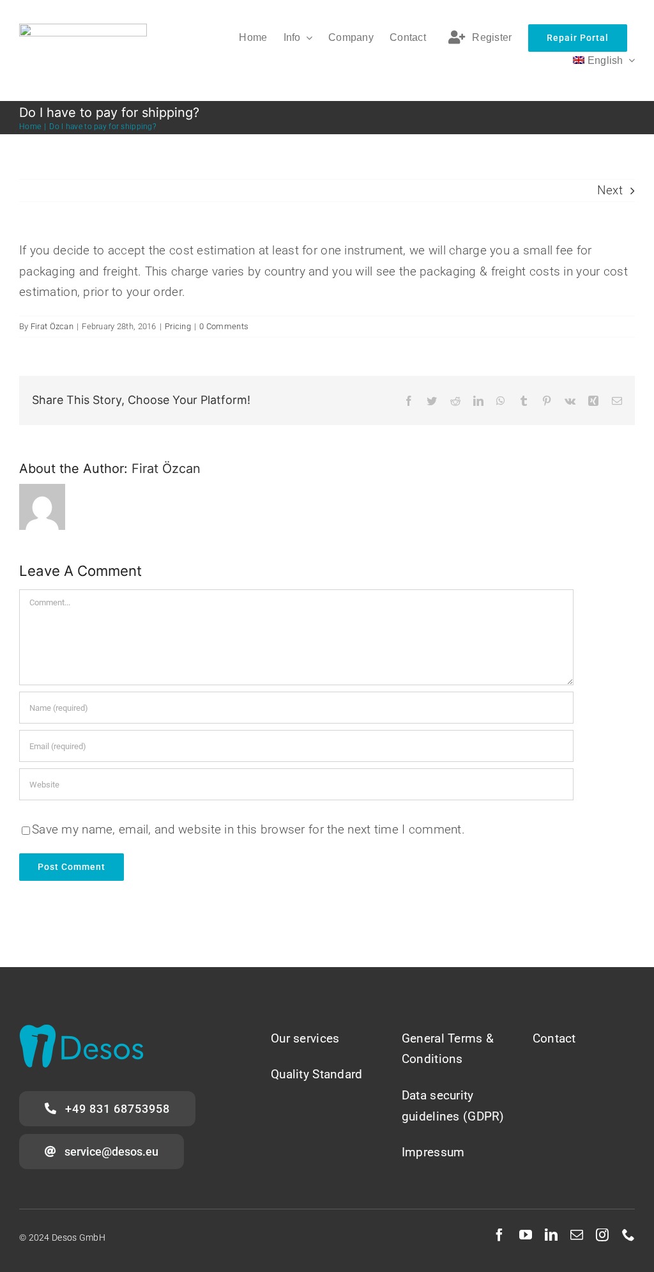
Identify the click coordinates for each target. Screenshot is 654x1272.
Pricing (178, 326)
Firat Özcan (52, 326)
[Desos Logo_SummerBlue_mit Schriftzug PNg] (83, 29)
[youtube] (525, 1235)
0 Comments (223, 326)
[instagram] (602, 1235)
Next (610, 190)
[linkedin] (551, 1235)
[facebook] (499, 1235)
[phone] (628, 1235)
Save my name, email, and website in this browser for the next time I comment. (248, 829)
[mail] (576, 1235)
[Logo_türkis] (81, 1030)
